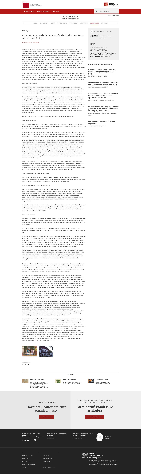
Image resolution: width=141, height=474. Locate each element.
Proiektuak (25, 458)
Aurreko (43, 11)
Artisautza (104, 23)
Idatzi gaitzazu (76, 438)
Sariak (24, 467)
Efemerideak (73, 23)
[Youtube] (28, 440)
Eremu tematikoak (27, 455)
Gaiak (52, 23)
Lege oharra (46, 455)
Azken (29, 11)
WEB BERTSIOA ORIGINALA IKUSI (103, 31)
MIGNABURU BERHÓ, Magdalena (30, 42)
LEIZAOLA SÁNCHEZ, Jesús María (101, 54)
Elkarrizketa (44, 23)
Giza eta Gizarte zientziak (98, 47)
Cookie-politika (47, 461)
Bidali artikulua (94, 417)
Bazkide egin (50, 438)
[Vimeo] (35, 440)
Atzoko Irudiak (62, 23)
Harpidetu (55, 11)
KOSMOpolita (94, 23)
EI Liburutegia (26, 461)
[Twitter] (25, 440)
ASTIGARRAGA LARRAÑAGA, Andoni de (103, 53)
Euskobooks (84, 23)
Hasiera (35, 23)
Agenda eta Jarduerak (28, 464)
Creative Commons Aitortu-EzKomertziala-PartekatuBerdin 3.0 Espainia (106, 36)
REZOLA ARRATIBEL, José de (100, 56)
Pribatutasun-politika (48, 458)
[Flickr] (31, 440)
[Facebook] (22, 440)
